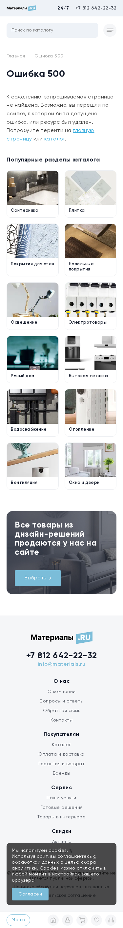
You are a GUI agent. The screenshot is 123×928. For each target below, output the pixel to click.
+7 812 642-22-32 (95, 8)
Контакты (61, 720)
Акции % (61, 841)
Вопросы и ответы (61, 701)
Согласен (30, 894)
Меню (18, 919)
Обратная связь (61, 710)
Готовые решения (61, 807)
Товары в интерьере (61, 817)
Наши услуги (61, 798)
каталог (54, 139)
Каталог (61, 745)
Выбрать (35, 577)
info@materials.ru (62, 664)
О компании (62, 691)
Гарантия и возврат (61, 764)
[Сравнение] (110, 920)
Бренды (62, 773)
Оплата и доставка (61, 754)
